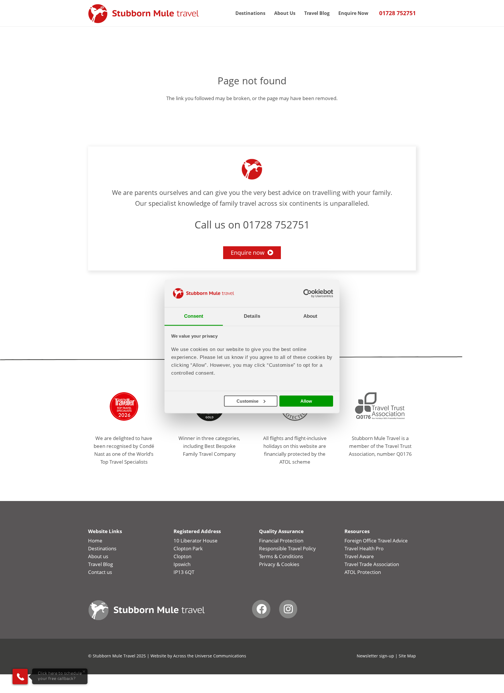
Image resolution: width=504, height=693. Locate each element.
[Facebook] (261, 609)
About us (98, 556)
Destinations (102, 548)
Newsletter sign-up (375, 656)
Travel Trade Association (371, 564)
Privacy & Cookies (279, 564)
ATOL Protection (362, 572)
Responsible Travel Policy (287, 548)
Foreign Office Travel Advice (376, 540)
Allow (306, 400)
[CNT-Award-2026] (124, 406)
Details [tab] (252, 316)
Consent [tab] (194, 316)
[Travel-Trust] (380, 406)
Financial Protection (281, 540)
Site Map (407, 656)
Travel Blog (100, 564)
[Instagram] (288, 609)
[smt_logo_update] (143, 14)
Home (95, 540)
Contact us (100, 572)
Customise (247, 400)
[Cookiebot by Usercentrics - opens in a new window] (307, 293)
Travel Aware (359, 556)
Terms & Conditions (281, 556)
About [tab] (310, 316)
